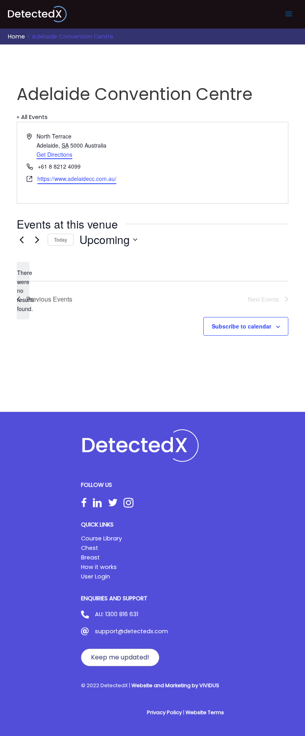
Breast (90, 557)
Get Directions (54, 154)
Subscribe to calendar (241, 326)
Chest (89, 548)
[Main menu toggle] (288, 14)
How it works (99, 567)
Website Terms (204, 712)
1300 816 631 (121, 614)
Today (60, 239)
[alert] (23, 290)
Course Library (101, 538)
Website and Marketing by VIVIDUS (175, 685)
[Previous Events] (21, 239)
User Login (95, 576)
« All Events (32, 117)
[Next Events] (37, 239)
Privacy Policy (164, 712)
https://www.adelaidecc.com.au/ (76, 179)
